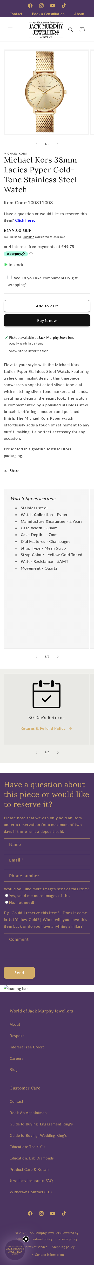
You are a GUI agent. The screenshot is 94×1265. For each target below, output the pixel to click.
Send (19, 972)
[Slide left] (36, 144)
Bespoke (17, 1035)
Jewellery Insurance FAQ (31, 1180)
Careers (16, 1058)
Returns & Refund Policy (43, 728)
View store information (29, 351)
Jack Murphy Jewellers (44, 1233)
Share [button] (15, 470)
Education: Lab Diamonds (32, 1158)
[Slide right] (58, 144)
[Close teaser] (26, 1239)
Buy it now (47, 320)
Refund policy (43, 1239)
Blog (14, 1069)
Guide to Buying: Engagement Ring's (41, 1124)
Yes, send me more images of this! (40, 895)
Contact (16, 14)
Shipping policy (63, 1247)
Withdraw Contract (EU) (31, 1192)
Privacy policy (68, 1239)
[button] (10, 29)
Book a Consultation (48, 14)
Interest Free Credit (27, 1047)
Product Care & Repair (29, 1169)
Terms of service (35, 1247)
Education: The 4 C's (28, 1147)
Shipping (28, 236)
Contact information (49, 1254)
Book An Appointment (29, 1112)
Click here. (25, 220)
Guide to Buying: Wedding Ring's (38, 1135)
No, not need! (21, 902)
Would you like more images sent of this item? (46, 888)
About (79, 14)
